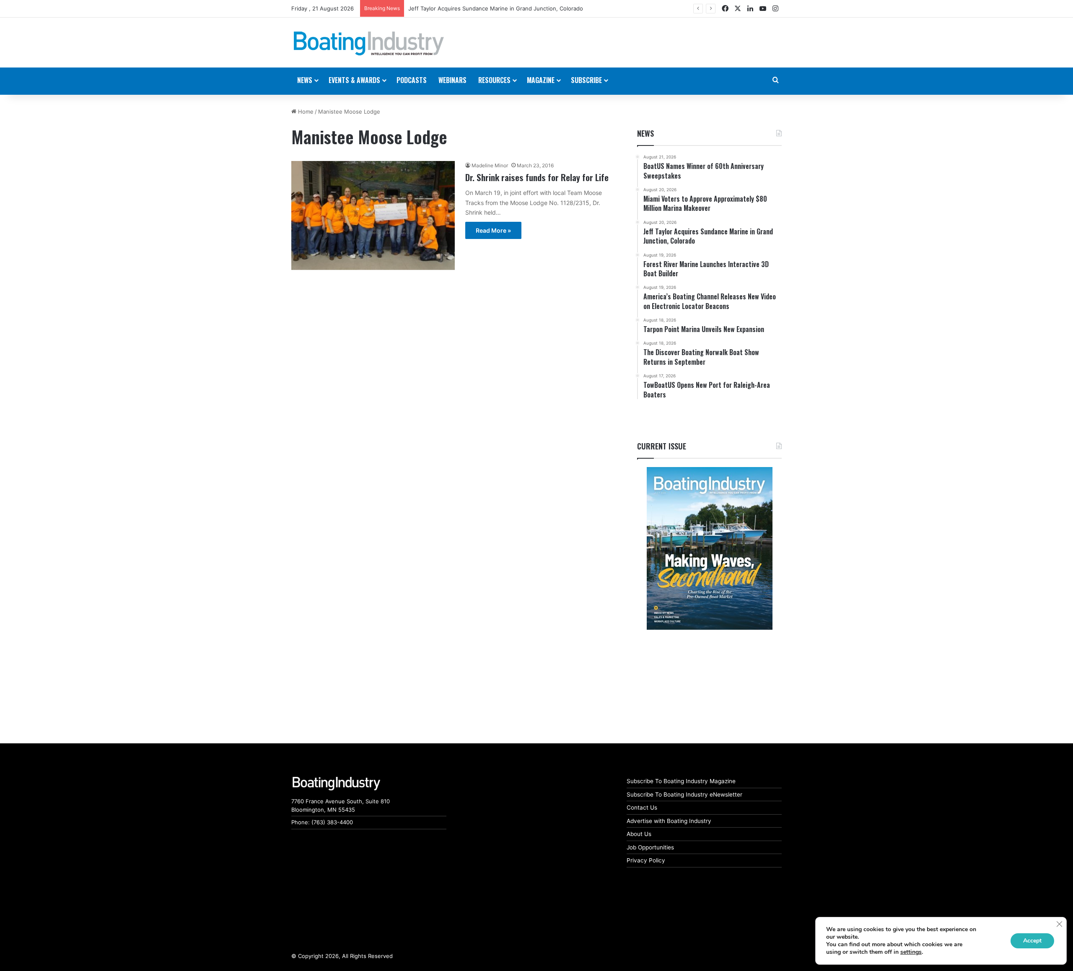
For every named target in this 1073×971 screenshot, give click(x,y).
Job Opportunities (650, 847)
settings (911, 952)
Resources (494, 80)
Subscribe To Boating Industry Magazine (681, 781)
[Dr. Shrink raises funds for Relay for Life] (373, 215)
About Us (639, 834)
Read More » (493, 230)
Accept (1032, 941)
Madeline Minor (490, 165)
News (645, 133)
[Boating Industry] (368, 43)
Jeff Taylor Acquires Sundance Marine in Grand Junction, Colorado (495, 8)
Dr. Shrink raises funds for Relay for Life (537, 177)
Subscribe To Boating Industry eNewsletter (684, 794)
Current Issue (661, 446)
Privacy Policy (646, 860)
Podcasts (412, 80)
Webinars (452, 80)
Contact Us (642, 807)
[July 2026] (709, 548)
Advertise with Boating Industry (669, 821)
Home (305, 111)
